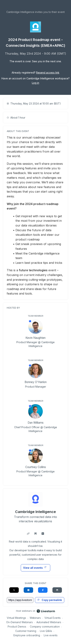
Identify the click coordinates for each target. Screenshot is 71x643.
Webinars (35, 617)
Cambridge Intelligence (35, 512)
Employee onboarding (26, 635)
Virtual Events (52, 617)
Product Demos (17, 626)
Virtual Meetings (16, 617)
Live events (51, 635)
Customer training (25, 630)
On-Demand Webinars (19, 622)
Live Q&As (46, 630)
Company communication (45, 626)
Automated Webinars (48, 622)
